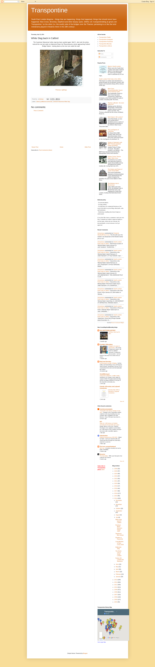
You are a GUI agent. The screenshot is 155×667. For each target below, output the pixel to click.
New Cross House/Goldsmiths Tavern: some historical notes (115, 90)
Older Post (88, 147)
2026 (116, 468)
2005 (116, 599)
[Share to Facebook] (57, 99)
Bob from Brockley (105, 361)
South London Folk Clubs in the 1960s (110, 79)
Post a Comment (38, 110)
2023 (116, 476)
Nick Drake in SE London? (115, 117)
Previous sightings (61, 90)
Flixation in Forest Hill (119, 538)
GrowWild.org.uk (105, 374)
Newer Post (35, 147)
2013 (116, 579)
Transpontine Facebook (106, 41)
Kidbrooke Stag (118, 547)
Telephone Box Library (119, 534)
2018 (116, 488)
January (118, 576)
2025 (116, 471)
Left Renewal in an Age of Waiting (108, 363)
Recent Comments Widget (117, 322)
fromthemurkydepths (106, 409)
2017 (116, 491)
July (117, 517)
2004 (116, 602)
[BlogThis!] (53, 99)
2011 (116, 584)
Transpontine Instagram (106, 39)
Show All (122, 401)
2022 (116, 478)
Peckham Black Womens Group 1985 (118, 528)
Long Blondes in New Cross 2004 (119, 543)
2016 (116, 493)
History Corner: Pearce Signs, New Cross (114, 157)
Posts (101, 54)
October (118, 508)
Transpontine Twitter (105, 37)
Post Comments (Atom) (45, 150)
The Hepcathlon (104, 456)
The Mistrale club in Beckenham (113, 184)
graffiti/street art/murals (46, 101)
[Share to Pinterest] (59, 99)
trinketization (104, 435)
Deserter (102, 454)
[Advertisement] (61, 129)
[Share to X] (55, 99)
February (118, 574)
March (118, 571)
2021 (116, 481)
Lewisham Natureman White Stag (61, 101)
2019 (116, 486)
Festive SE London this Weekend (119, 559)
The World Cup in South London (118, 553)
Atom (103, 469)
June (117, 564)
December (119, 500)
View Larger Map (102, 642)
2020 (116, 483)
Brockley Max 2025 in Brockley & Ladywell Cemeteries (114, 391)
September (119, 511)
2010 (116, 587)
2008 (116, 592)
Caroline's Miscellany (106, 344)
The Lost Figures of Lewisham (113, 130)
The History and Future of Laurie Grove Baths (115, 170)
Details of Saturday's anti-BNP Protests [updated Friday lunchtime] (115, 144)
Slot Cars (102, 448)
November (119, 504)
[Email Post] (47, 99)
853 (101, 421)
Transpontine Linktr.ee (105, 46)
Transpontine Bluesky (105, 44)
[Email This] (51, 99)
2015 (116, 496)
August (118, 515)
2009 (116, 589)
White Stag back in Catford (118, 521)
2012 (116, 582)
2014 (116, 498)
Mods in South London (114, 66)
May (117, 566)
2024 (116, 473)
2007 (116, 594)
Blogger (85, 653)
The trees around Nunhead (108, 446)
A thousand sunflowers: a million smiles (110, 375)
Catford (38, 101)
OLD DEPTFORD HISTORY (108, 330)
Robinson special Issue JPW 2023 (109, 437)
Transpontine (49, 10)
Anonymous (101, 233)
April (117, 569)
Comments (103, 57)
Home (61, 147)
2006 (116, 597)
